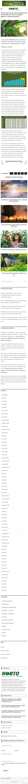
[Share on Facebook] (15, 173)
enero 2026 (4, 416)
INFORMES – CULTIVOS (7, 610)
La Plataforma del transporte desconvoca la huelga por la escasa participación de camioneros (13, 347)
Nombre (3, 750)
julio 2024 (4, 473)
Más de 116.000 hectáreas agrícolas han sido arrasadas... (14, 225)
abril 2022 (4, 558)
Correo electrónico (6, 753)
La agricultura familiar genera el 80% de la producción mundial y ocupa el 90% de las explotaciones (13, 711)
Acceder (2, 647)
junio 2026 (4, 401)
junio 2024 (4, 476)
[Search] (26, 9)
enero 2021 (4, 568)
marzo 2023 (4, 524)
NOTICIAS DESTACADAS (7, 623)
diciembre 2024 (5, 457)
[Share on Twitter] (19, 173)
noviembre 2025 (5, 423)
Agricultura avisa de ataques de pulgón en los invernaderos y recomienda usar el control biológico (13, 381)
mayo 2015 (4, 587)
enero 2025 (4, 454)
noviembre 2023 (5, 498)
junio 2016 (4, 584)
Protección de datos (7, 761)
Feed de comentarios (5, 654)
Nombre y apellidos (6, 745)
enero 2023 (4, 530)
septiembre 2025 (5, 429)
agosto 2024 (4, 470)
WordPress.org (4, 658)
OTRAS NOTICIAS (6, 629)
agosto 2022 (4, 546)
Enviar (6, 770)
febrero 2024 (5, 489)
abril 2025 (4, 445)
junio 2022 (4, 552)
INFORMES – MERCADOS (8, 613)
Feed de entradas (5, 650)
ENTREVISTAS (5, 604)
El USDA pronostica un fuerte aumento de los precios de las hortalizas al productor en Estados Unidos (13, 716)
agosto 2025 (4, 432)
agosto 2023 (4, 508)
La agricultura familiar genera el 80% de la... (14, 249)
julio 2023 (4, 511)
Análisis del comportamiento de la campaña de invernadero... (14, 200)
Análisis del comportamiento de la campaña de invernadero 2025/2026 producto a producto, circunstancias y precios (11, 295)
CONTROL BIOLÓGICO (7, 601)
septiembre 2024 (5, 467)
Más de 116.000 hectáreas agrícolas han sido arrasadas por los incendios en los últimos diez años (13, 706)
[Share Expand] (25, 173)
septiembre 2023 (5, 505)
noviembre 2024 (5, 461)
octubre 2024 (5, 464)
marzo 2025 (4, 448)
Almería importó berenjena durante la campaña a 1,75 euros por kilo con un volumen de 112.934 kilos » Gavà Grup (13, 366)
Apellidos (17, 750)
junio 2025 (4, 439)
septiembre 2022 (5, 543)
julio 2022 (4, 549)
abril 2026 (4, 407)
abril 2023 (4, 521)
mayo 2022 (4, 555)
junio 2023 (4, 514)
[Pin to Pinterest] (22, 173)
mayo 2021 (4, 561)
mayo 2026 (4, 404)
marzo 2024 (4, 486)
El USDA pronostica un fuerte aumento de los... (14, 274)
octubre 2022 (5, 539)
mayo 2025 (4, 442)
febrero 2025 (5, 451)
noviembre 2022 (5, 536)
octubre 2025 (5, 426)
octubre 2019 (5, 574)
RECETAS (4, 635)
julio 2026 (4, 398)
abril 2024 (4, 483)
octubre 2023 (5, 502)
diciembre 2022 (5, 533)
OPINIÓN (4, 626)
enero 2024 (4, 492)
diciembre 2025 (5, 420)
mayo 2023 (4, 517)
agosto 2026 (4, 394)
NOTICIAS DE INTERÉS (7, 620)
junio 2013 (4, 590)
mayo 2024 (4, 480)
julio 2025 (4, 435)
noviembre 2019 (5, 571)
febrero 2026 (5, 413)
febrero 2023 (5, 527)
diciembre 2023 (5, 495)
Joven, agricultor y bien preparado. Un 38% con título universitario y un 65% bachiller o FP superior (14, 359)
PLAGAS (4, 632)
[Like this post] (11, 173)
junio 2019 (4, 580)
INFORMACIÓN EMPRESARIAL (9, 607)
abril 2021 (4, 565)
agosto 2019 (4, 577)
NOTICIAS (4, 616)
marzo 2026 (4, 410)
